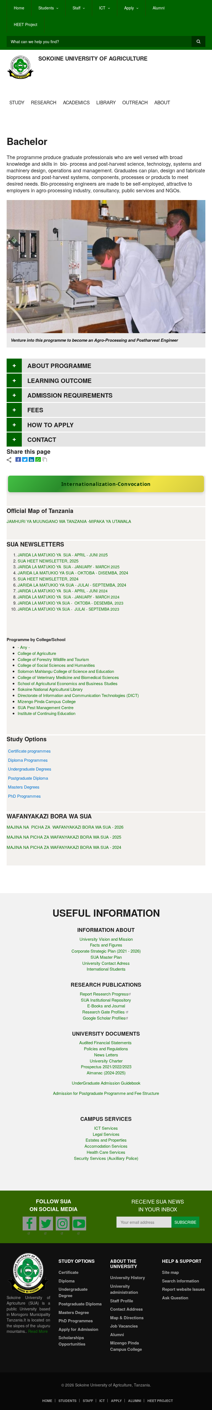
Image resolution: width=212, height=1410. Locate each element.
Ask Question (175, 1298)
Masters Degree (74, 1312)
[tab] (106, 365)
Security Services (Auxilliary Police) (106, 1158)
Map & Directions (127, 1318)
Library (106, 102)
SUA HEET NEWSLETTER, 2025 (48, 561)
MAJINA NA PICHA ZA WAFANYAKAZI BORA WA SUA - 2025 (64, 837)
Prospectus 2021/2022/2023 (106, 1066)
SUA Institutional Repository (106, 1000)
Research (43, 102)
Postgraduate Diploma (28, 778)
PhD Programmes (24, 796)
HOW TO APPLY (50, 424)
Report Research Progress (104, 994)
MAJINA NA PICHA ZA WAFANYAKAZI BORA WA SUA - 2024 (64, 847)
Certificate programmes (29, 751)
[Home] (20, 67)
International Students (106, 969)
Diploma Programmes (28, 760)
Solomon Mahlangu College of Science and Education (66, 671)
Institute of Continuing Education (46, 713)
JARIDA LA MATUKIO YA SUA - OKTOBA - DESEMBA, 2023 (70, 603)
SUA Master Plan (106, 957)
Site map (170, 1272)
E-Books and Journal (106, 1006)
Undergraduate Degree (73, 1292)
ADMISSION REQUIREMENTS (70, 395)
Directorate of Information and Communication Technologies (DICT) (78, 695)
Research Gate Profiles (104, 1012)
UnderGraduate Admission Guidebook (106, 1083)
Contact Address (126, 1309)
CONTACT (41, 439)
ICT (102, 8)
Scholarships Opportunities (72, 1340)
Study (16, 102)
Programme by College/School (36, 639)
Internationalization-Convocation (106, 484)
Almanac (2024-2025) (106, 1072)
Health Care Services (106, 1152)
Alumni (159, 8)
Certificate (68, 1272)
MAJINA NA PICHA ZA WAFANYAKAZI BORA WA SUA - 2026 (65, 827)
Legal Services (106, 1134)
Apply (129, 8)
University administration (124, 1289)
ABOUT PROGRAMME (59, 365)
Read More (38, 1331)
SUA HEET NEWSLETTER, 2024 (48, 579)
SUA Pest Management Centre (45, 707)
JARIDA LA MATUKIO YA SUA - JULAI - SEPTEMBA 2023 (68, 609)
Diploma (67, 1281)
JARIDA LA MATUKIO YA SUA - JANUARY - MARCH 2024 (69, 597)
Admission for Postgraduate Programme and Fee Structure (106, 1093)
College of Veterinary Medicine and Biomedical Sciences (68, 677)
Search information (180, 1281)
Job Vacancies (124, 1326)
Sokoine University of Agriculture (92, 58)
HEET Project (25, 24)
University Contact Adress (106, 963)
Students (46, 8)
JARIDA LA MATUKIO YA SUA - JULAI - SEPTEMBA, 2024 (72, 585)
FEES (35, 409)
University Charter (106, 1061)
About (162, 102)
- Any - (24, 647)
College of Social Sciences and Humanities (56, 665)
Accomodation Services (106, 1146)
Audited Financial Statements (106, 1042)
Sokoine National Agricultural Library (50, 689)
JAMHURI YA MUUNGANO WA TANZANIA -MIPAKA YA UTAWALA (69, 521)
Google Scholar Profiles (104, 1018)
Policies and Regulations (106, 1048)
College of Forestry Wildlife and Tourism (53, 659)
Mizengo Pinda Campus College (47, 701)
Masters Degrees (23, 787)
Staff (76, 8)
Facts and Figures (106, 945)
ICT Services (106, 1128)
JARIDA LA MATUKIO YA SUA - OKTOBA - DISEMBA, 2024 (73, 573)
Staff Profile (121, 1301)
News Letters (106, 1055)
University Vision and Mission (106, 939)
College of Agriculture (37, 653)
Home (19, 8)
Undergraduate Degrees (29, 769)
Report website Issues (183, 1289)
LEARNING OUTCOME (59, 380)
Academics (76, 102)
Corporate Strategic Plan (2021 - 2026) (106, 951)
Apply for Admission (78, 1329)
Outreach (135, 102)
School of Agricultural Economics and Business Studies (68, 683)
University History (127, 1277)
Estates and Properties (106, 1140)
